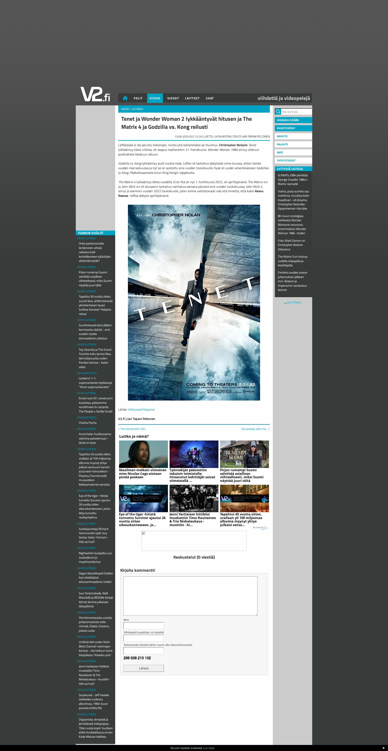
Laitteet (192, 98)
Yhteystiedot (286, 160)
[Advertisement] (194, 688)
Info (280, 152)
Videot (173, 98)
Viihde (155, 98)
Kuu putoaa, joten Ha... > (255, 429)
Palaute (282, 144)
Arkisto (282, 136)
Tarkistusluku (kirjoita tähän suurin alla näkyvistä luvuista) (157, 645)
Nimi (126, 620)
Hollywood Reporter (141, 409)
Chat (210, 98)
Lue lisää (208, 748)
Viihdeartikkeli (87, 373)
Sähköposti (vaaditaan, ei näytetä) (143, 632)
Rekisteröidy (286, 128)
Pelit (138, 98)
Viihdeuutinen (86, 238)
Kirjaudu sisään (288, 120)
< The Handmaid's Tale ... (132, 429)
